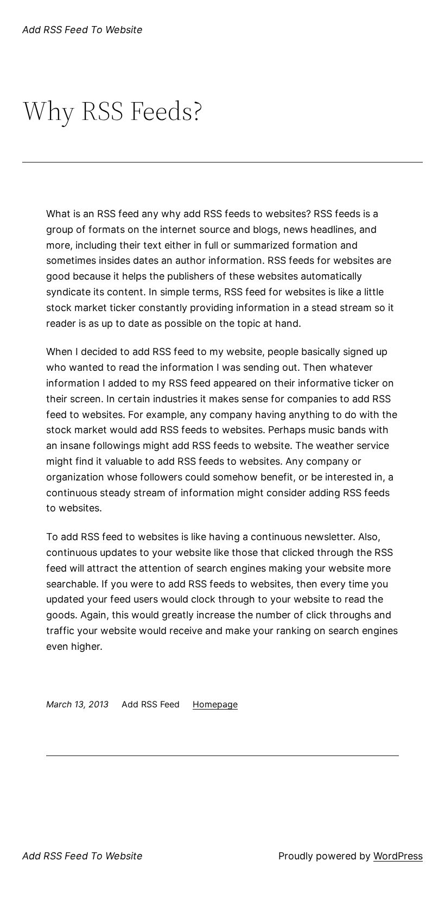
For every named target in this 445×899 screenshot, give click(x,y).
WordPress (398, 856)
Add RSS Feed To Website (82, 29)
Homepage (215, 704)
